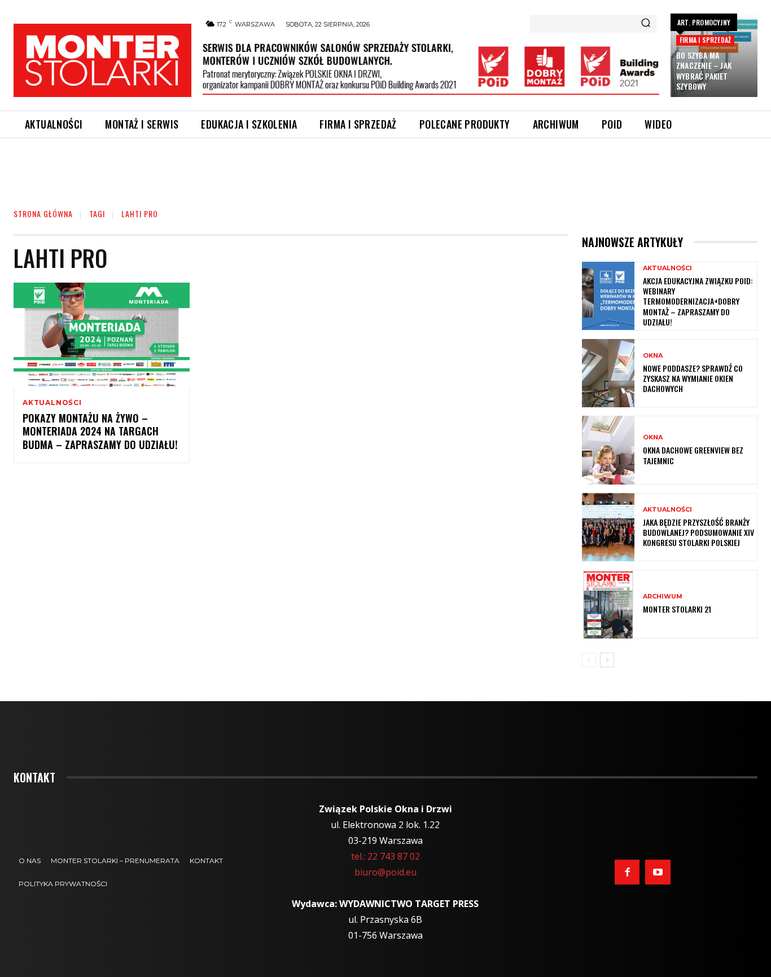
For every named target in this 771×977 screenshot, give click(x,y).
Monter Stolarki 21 (677, 609)
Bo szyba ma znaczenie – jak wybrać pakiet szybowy (703, 70)
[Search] (645, 24)
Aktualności (52, 402)
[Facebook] (627, 872)
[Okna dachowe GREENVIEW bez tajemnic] (608, 450)
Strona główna (43, 213)
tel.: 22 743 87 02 (385, 856)
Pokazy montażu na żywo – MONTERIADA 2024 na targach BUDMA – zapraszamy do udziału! (100, 431)
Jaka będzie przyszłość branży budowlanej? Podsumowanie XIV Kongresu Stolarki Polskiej (698, 532)
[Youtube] (657, 872)
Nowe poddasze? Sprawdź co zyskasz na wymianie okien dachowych (693, 378)
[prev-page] (589, 660)
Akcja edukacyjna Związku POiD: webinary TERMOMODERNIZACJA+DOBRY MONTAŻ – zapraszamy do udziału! (698, 301)
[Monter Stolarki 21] (608, 604)
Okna (653, 356)
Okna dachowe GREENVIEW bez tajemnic (693, 455)
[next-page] (607, 660)
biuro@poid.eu (385, 872)
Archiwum (662, 596)
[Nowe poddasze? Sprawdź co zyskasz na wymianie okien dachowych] (608, 373)
